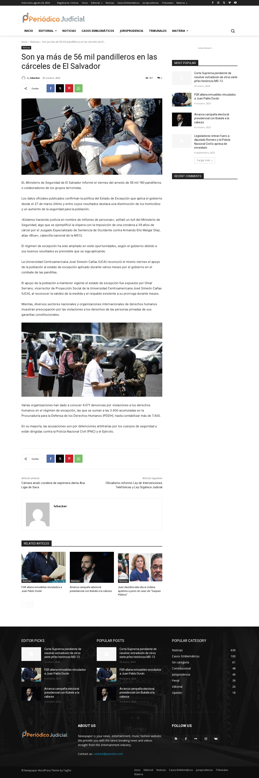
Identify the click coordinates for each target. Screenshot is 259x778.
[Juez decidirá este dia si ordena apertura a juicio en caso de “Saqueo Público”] (140, 567)
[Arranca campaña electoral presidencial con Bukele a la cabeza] (92, 567)
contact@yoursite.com (108, 754)
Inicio (24, 42)
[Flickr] (196, 739)
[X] (224, 3)
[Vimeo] (229, 3)
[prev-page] (24, 604)
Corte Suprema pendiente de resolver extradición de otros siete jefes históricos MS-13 (215, 77)
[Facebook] (212, 3)
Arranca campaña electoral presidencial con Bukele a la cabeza (211, 118)
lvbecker (35, 77)
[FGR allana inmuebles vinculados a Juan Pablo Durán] (43, 567)
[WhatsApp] (78, 88)
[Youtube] (235, 3)
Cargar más (203, 160)
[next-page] (30, 604)
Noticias (34, 42)
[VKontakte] (216, 739)
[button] (233, 31)
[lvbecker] (24, 78)
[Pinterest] (69, 88)
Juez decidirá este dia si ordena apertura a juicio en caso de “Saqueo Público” (139, 591)
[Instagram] (218, 3)
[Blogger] (176, 739)
